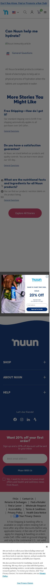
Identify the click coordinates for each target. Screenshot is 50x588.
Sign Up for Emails (37, 309)
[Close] (47, 547)
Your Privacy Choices (25, 583)
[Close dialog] (47, 276)
